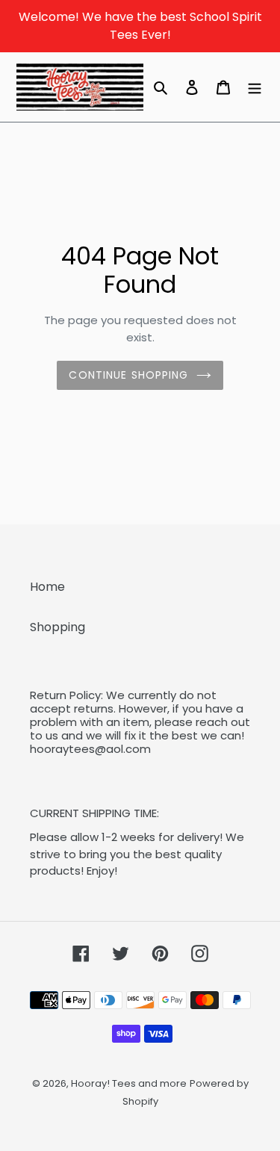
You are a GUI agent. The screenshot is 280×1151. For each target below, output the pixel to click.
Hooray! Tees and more (129, 1083)
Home (47, 586)
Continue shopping (128, 374)
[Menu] (254, 86)
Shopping (57, 627)
